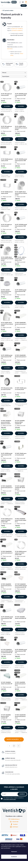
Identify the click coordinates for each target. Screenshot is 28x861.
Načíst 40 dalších (13, 739)
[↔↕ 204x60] (7, 152)
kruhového (9, 48)
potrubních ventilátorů (17, 30)
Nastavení (14, 851)
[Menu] (26, 2)
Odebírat (22, 794)
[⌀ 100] (7, 87)
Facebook (15, 824)
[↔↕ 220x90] (7, 185)
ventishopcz (15, 827)
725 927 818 (15, 821)
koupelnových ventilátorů (17, 28)
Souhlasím (14, 856)
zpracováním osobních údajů (9, 799)
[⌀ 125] (7, 218)
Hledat (24, 5)
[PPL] (5, 835)
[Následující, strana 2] (14, 746)
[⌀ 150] (7, 120)
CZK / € (14, 2)
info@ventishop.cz (15, 819)
